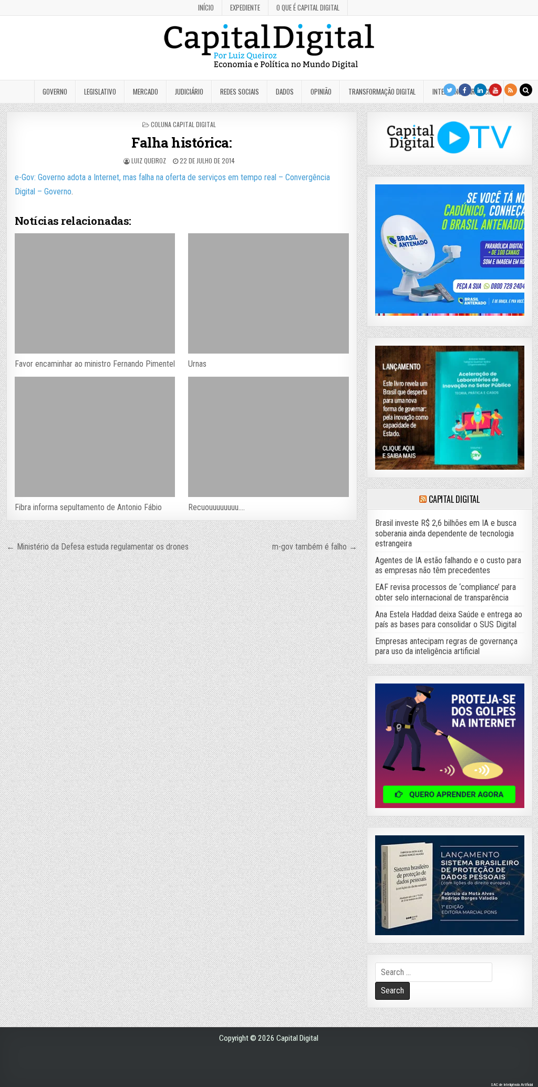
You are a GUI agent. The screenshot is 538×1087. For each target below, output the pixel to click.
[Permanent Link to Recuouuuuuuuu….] (268, 437)
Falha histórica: (181, 142)
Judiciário (189, 91)
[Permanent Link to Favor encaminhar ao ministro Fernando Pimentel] (95, 293)
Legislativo (100, 91)
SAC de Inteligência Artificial (512, 1084)
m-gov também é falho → (314, 547)
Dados (285, 91)
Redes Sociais (239, 91)
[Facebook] (465, 90)
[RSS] (510, 90)
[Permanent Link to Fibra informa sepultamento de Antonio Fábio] (95, 437)
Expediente (245, 7)
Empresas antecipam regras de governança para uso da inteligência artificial (446, 646)
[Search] (526, 90)
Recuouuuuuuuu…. (216, 507)
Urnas (197, 364)
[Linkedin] (480, 90)
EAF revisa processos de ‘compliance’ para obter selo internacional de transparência (445, 592)
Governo (55, 91)
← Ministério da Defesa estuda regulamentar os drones (97, 547)
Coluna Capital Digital (183, 124)
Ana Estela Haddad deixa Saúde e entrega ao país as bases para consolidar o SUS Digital (448, 619)
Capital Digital (454, 499)
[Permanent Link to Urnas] (268, 293)
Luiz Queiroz (148, 160)
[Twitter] (449, 90)
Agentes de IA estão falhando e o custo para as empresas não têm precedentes (448, 565)
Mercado (145, 91)
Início (206, 7)
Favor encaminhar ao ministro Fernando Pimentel (95, 364)
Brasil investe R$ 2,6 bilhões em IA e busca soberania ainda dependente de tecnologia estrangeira (445, 533)
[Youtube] (495, 90)
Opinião (321, 91)
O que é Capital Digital (307, 7)
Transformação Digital (382, 91)
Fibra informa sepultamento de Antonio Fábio (88, 507)
